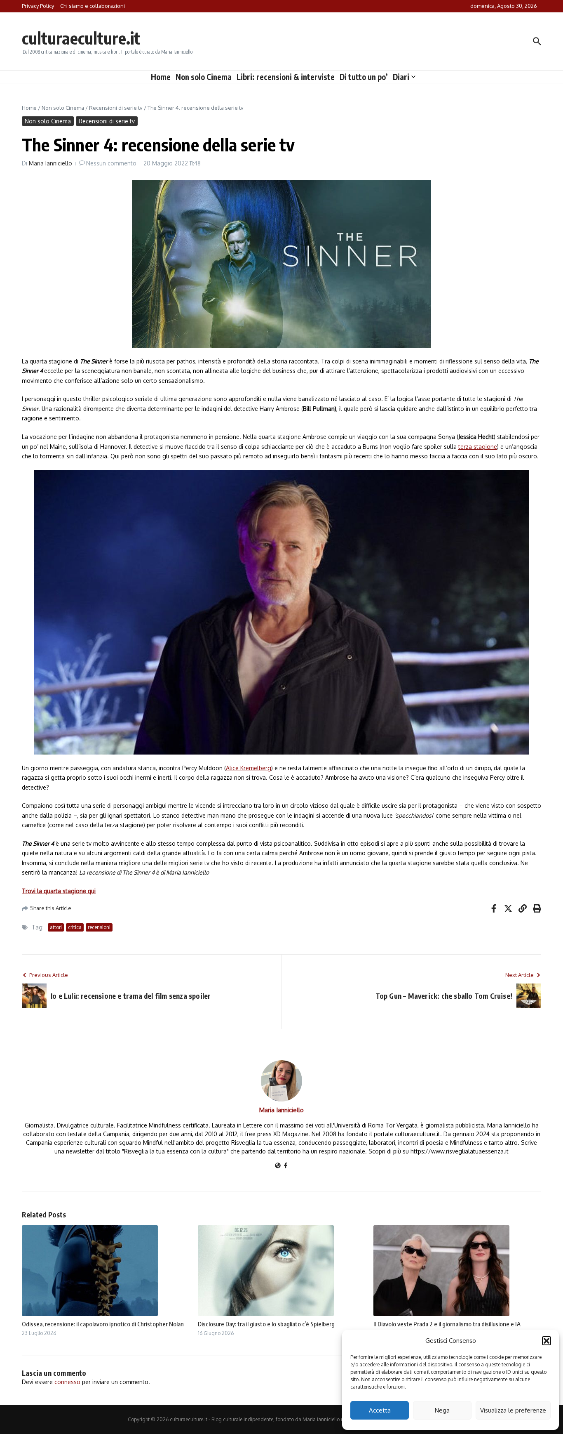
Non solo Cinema (204, 77)
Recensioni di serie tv (116, 107)
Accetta (380, 1410)
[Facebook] (286, 1166)
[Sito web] (278, 1166)
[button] (546, 1341)
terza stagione (477, 446)
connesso (67, 1381)
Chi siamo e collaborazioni (92, 5)
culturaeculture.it (81, 38)
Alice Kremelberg (248, 767)
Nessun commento (111, 163)
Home (161, 77)
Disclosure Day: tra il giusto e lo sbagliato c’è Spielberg (266, 1324)
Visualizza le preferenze (513, 1410)
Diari (401, 77)
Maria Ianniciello (50, 163)
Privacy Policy (38, 5)
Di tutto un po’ (364, 77)
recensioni (99, 927)
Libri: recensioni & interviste (286, 77)
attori (56, 927)
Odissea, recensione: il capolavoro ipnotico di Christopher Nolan (103, 1324)
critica (75, 927)
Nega (442, 1410)
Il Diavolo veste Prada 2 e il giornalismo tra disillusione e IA (447, 1324)
